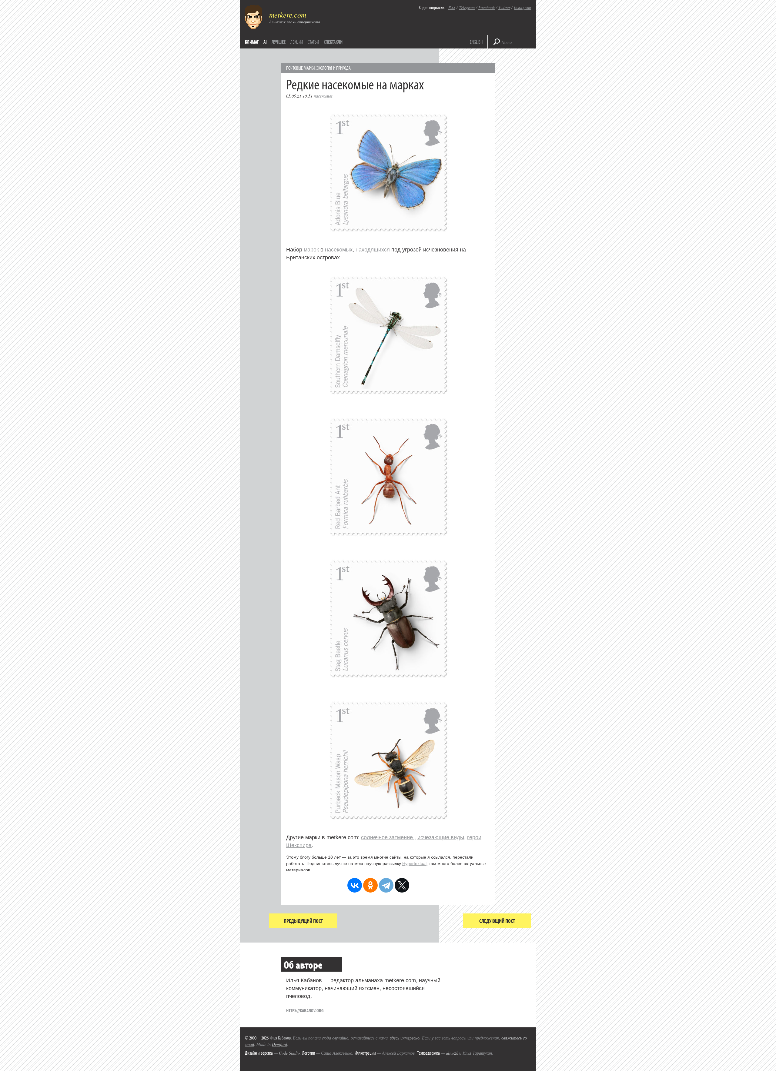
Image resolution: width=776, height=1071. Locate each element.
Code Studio (289, 1053)
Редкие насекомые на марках (355, 84)
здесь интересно (405, 1038)
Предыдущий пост (303, 920)
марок (311, 250)
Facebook (486, 7)
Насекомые (323, 96)
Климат (252, 42)
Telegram (467, 7)
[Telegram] (386, 885)
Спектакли (333, 42)
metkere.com (287, 14)
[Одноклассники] (370, 885)
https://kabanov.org (305, 1010)
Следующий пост (497, 920)
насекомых (339, 250)
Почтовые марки (300, 68)
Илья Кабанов (280, 1038)
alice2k (452, 1053)
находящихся (373, 250)
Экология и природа (333, 68)
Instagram (522, 7)
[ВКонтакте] (354, 885)
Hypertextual (414, 863)
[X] (402, 885)
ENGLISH (476, 42)
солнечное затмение (387, 837)
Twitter (504, 7)
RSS (451, 7)
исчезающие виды (440, 837)
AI (265, 42)
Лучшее (279, 42)
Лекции (296, 42)
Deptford (279, 1044)
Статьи (313, 42)
